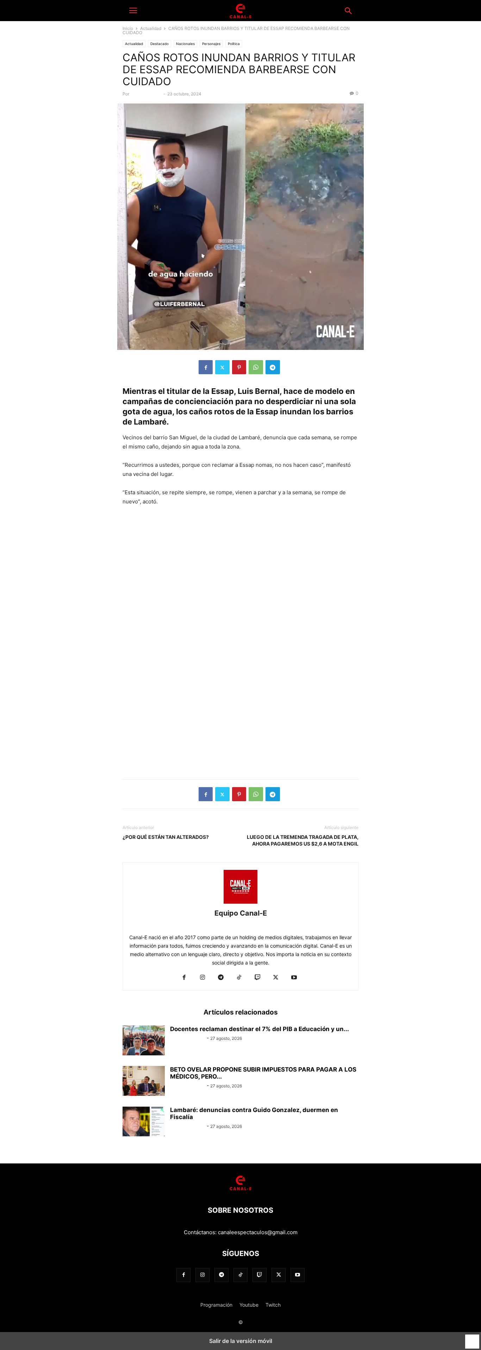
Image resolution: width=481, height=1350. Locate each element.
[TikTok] (239, 978)
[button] (133, 10)
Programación (216, 1305)
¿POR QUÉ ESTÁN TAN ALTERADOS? (166, 837)
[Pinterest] (239, 367)
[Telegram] (273, 367)
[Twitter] (222, 367)
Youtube (248, 1305)
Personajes (211, 44)
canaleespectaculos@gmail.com (258, 1232)
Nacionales (185, 44)
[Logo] (240, 1189)
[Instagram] (202, 978)
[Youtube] (294, 978)
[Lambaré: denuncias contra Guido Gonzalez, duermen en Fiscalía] (144, 1122)
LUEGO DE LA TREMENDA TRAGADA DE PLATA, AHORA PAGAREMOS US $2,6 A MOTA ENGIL (302, 840)
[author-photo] (240, 903)
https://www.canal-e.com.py (240, 924)
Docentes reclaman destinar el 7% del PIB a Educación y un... (259, 1028)
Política (234, 44)
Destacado (159, 44)
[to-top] (472, 1338)
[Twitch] (257, 978)
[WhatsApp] (256, 367)
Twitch (273, 1305)
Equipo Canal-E (146, 93)
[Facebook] (206, 367)
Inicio (128, 28)
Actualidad (150, 28)
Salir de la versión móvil (240, 1340)
